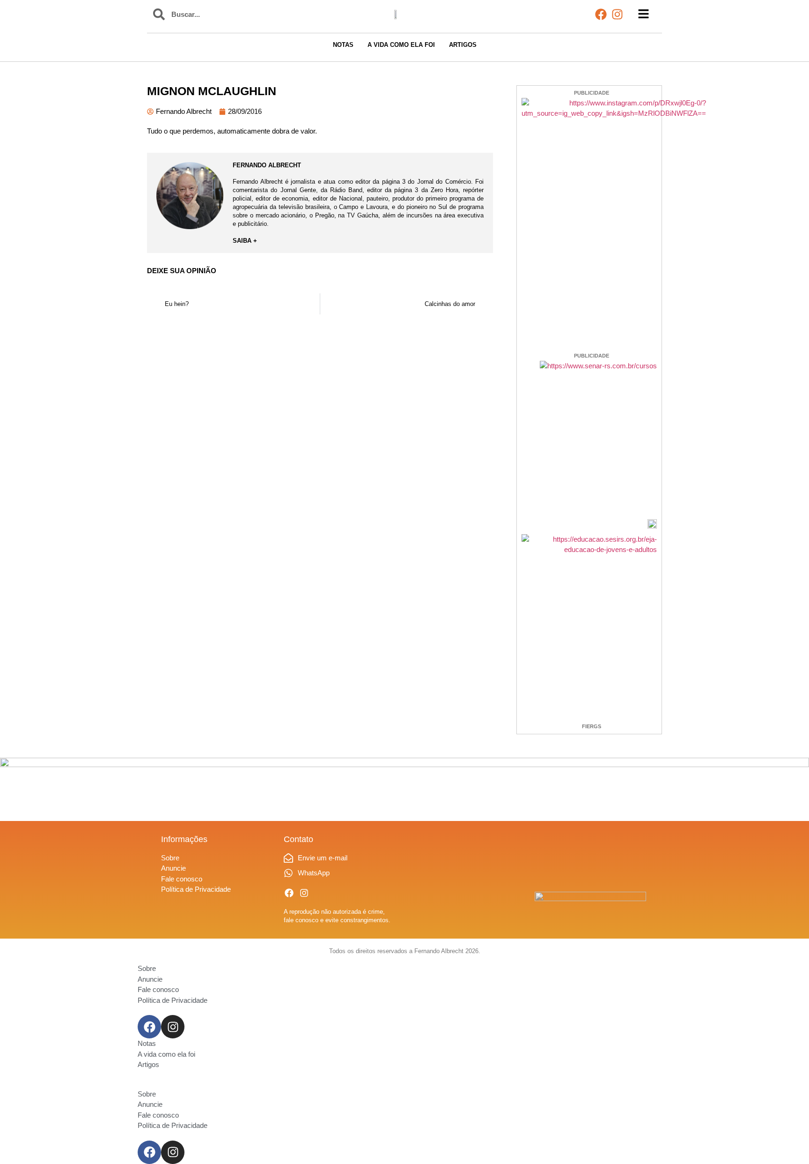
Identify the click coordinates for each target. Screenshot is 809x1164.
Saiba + (245, 240)
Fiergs (591, 726)
